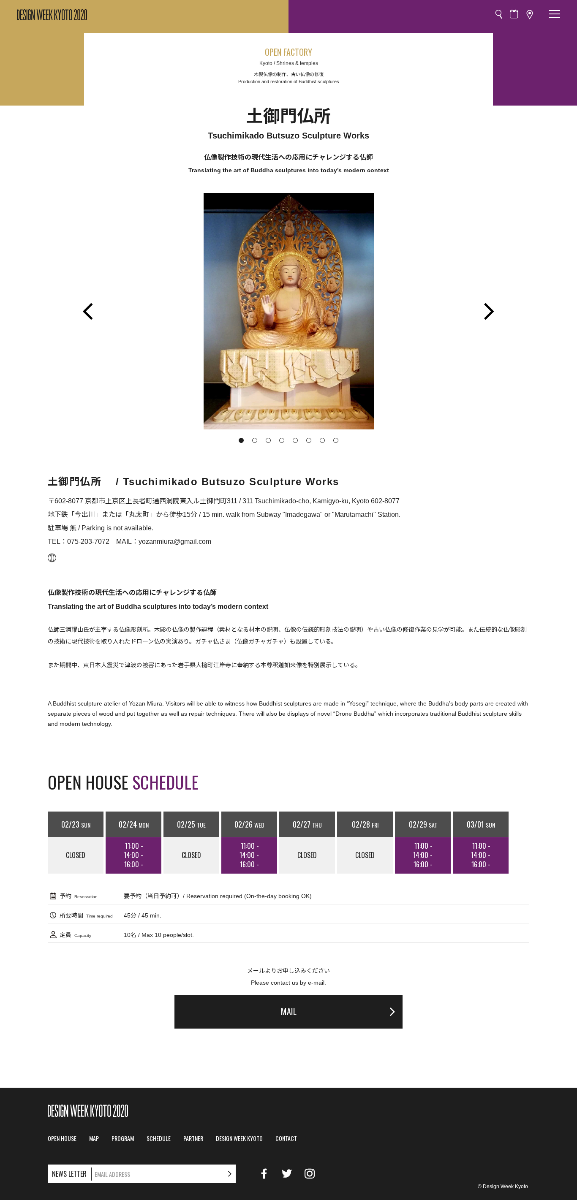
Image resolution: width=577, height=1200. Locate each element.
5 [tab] (295, 440)
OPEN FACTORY (288, 52)
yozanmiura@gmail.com (175, 541)
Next (489, 311)
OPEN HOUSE (62, 1138)
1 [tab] (241, 440)
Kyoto (265, 63)
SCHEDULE (159, 1138)
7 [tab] (322, 440)
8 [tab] (335, 440)
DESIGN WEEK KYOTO (239, 1138)
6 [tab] (308, 440)
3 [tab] (268, 440)
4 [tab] (281, 440)
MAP (94, 1138)
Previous (88, 311)
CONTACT (286, 1138)
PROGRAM (123, 1138)
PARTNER (193, 1138)
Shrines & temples (297, 63)
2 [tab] (254, 440)
